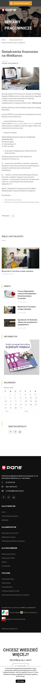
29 (11, 408)
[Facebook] (13, 216)
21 (6, 405)
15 (11, 401)
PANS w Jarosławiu (27, 607)
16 (16, 401)
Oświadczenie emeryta (13, 200)
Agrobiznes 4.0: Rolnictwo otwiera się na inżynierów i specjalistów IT (27, 322)
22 (11, 405)
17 (21, 401)
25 (26, 405)
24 (21, 405)
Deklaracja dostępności (9, 629)
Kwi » (27, 411)
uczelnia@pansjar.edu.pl (14, 491)
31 (21, 408)
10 (21, 398)
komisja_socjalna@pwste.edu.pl (23, 123)
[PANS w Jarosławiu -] (9, 10)
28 (6, 408)
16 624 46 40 (10, 482)
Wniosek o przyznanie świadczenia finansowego (22, 202)
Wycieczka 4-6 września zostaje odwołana (17, 271)
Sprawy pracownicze (10, 63)
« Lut (6, 411)
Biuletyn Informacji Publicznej (15, 619)
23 (16, 405)
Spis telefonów (11, 487)
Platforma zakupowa (30, 612)
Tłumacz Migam (14, 612)
